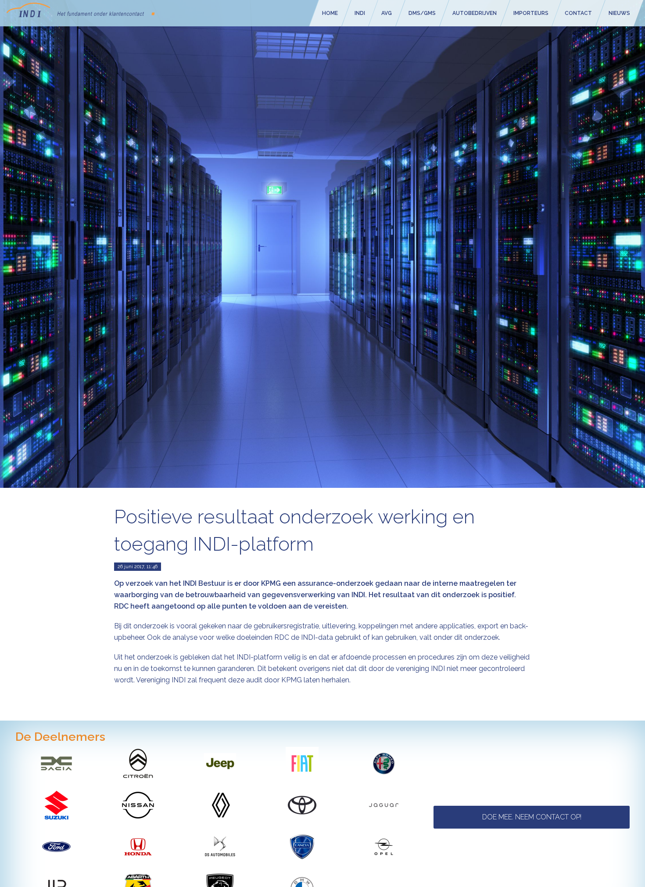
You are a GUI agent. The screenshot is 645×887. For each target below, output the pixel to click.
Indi (360, 13)
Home (330, 13)
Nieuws (620, 13)
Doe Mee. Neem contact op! (531, 817)
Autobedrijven (474, 13)
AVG (387, 13)
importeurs (530, 13)
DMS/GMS (422, 13)
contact (578, 13)
